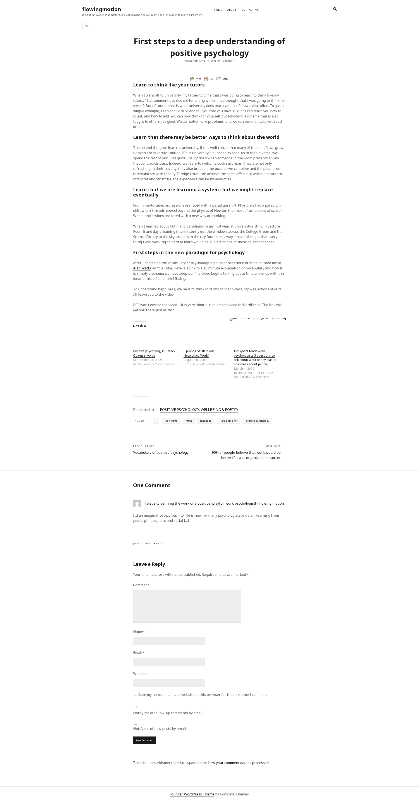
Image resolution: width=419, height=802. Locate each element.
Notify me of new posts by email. (160, 728)
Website (140, 673)
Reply (158, 543)
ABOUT (232, 9)
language (205, 420)
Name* (139, 631)
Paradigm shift (228, 420)
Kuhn (189, 420)
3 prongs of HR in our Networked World (199, 353)
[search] (335, 9)
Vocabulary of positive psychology (161, 452)
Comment (141, 585)
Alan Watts (142, 268)
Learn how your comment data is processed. (233, 762)
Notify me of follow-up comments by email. (168, 713)
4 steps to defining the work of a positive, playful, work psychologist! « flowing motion (214, 503)
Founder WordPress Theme (192, 794)
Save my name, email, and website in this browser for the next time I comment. (203, 694)
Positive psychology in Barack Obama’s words (154, 353)
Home (218, 9)
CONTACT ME (250, 9)
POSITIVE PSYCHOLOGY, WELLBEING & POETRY (199, 409)
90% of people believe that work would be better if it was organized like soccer (246, 455)
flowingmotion (101, 9)
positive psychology (257, 420)
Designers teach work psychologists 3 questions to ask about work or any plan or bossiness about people (255, 357)
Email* (138, 652)
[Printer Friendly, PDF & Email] (209, 79)
